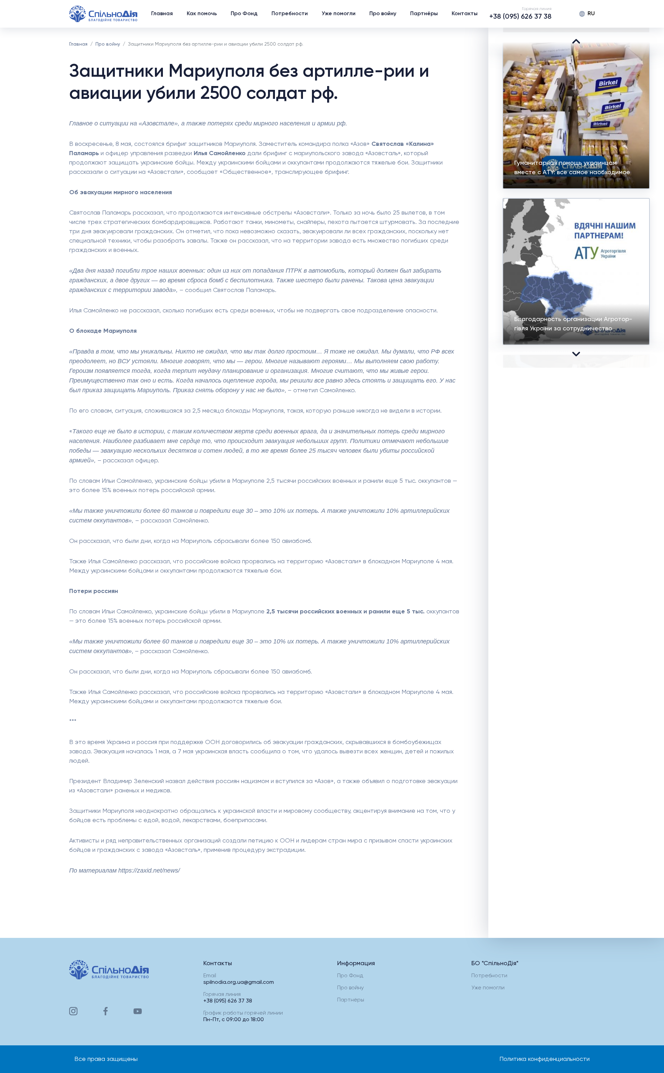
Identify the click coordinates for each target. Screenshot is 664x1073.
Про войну (382, 14)
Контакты (465, 14)
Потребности (289, 14)
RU (591, 14)
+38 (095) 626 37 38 (520, 16)
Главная (162, 14)
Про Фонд (244, 14)
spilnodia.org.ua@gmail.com (238, 982)
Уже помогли (339, 14)
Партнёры (424, 14)
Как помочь (202, 14)
